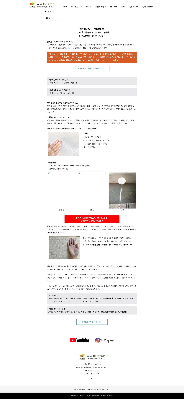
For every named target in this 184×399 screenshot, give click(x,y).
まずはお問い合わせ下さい (92, 322)
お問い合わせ (147, 7)
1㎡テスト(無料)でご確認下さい (92, 68)
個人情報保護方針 (93, 389)
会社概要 (82, 389)
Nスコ (88, 7)
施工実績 (113, 7)
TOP (65, 7)
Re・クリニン (76, 7)
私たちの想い (101, 7)
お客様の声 (133, 7)
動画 (123, 7)
